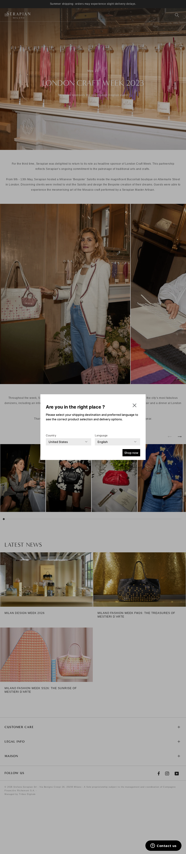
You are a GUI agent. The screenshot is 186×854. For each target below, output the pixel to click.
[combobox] (58, 442)
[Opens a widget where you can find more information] (163, 846)
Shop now (131, 453)
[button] (134, 405)
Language (101, 435)
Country (51, 435)
